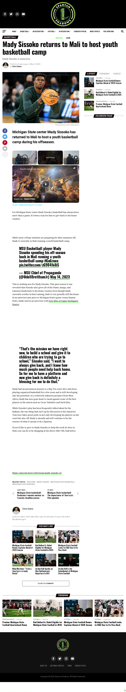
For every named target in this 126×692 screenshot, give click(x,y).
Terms (69, 665)
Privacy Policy (80, 665)
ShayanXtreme (69, 678)
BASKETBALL (24, 31)
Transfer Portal (80, 31)
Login (68, 38)
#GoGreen (51, 260)
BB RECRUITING (38, 31)
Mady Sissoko (43, 482)
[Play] (13, 163)
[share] (74, 168)
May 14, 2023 (60, 277)
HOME (14, 31)
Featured (31, 482)
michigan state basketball (63, 482)
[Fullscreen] (35, 163)
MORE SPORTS (95, 31)
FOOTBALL (51, 31)
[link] (16, 169)
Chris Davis (17, 66)
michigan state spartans (24, 484)
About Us (43, 665)
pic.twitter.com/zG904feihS (39, 265)
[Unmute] (16, 163)
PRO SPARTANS (108, 31)
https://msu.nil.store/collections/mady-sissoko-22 (37, 472)
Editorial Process (57, 665)
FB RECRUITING (64, 31)
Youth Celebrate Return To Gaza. (37, 169)
